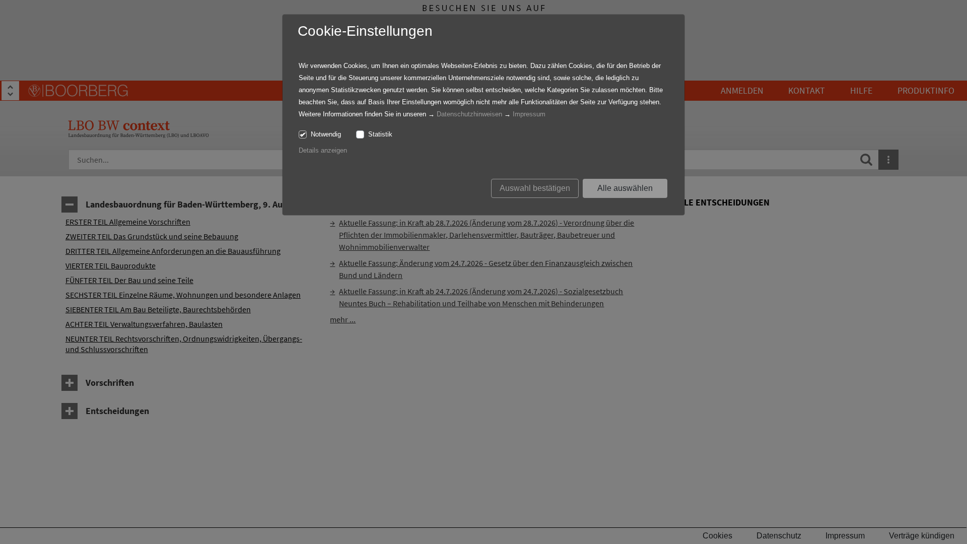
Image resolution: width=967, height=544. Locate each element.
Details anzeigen (323, 150)
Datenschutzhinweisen (469, 114)
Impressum (529, 114)
